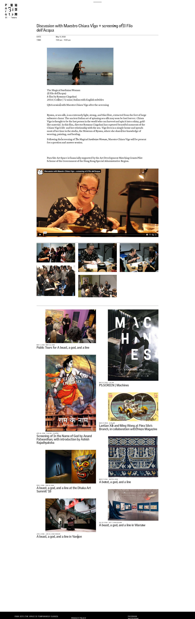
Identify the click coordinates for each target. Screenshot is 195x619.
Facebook (132, 616)
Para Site (14, 11)
